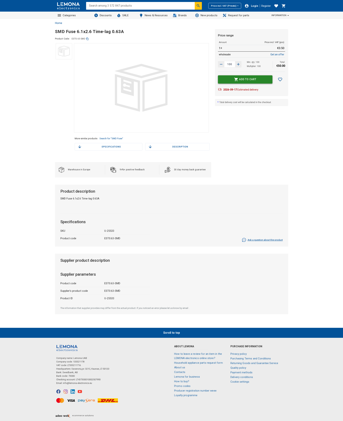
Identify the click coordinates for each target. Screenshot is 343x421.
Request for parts (238, 15)
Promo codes (182, 386)
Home (58, 23)
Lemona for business (187, 376)
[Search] (198, 5)
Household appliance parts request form (198, 362)
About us (179, 367)
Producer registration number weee (195, 390)
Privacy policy (238, 353)
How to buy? (181, 381)
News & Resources (156, 15)
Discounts (106, 15)
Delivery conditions (241, 377)
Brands (182, 15)
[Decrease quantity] (238, 64)
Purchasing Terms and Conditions (250, 358)
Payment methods (241, 372)
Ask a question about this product (265, 240)
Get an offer (277, 54)
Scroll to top (171, 332)
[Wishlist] (276, 6)
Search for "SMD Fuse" (111, 138)
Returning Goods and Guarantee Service (254, 363)
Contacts (179, 372)
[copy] (87, 39)
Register (266, 5)
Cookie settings (239, 381)
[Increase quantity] (221, 64)
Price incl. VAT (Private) (223, 5)
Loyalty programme (186, 395)
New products (209, 15)
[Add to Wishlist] (280, 79)
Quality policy (238, 367)
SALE (125, 15)
